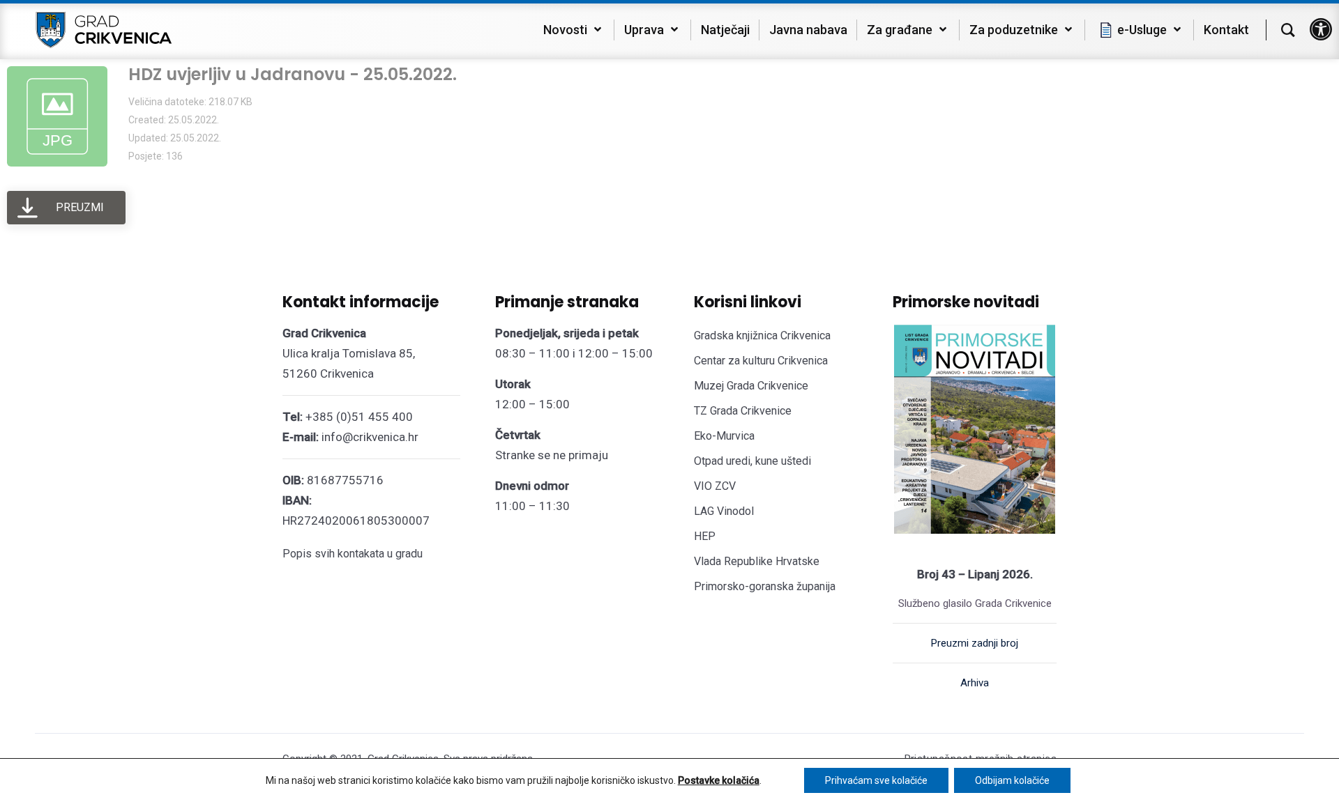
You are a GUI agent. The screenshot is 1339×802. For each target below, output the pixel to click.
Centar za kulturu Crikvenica (761, 360)
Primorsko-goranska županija (764, 586)
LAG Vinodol (724, 511)
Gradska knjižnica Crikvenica (762, 335)
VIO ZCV (715, 486)
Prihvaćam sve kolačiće (876, 780)
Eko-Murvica (724, 435)
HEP (705, 536)
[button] (1321, 29)
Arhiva (974, 683)
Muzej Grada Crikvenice (751, 385)
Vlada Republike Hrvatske (756, 561)
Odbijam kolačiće (1012, 780)
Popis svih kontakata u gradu (352, 553)
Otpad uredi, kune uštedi (752, 461)
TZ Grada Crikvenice (743, 410)
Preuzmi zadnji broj (974, 643)
